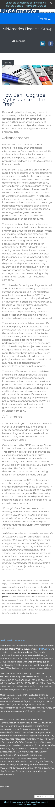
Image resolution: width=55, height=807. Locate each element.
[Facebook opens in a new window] (51, 45)
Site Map (4, 786)
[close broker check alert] (51, 2)
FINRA (41, 649)
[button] (45, 18)
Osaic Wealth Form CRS (12, 640)
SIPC (47, 649)
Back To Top (43, 796)
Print (8, 62)
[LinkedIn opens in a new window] (42, 45)
